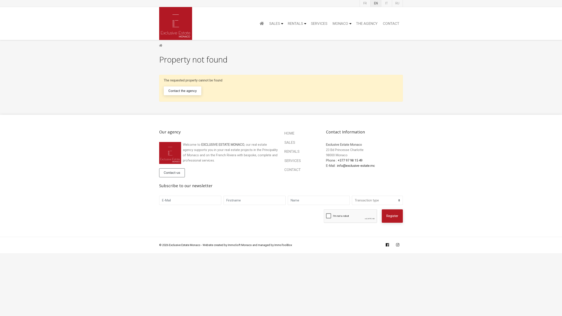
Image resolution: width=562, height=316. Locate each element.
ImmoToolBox (283, 245)
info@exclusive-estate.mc (356, 166)
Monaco (340, 23)
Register (392, 216)
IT (386, 3)
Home (289, 133)
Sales (274, 23)
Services (319, 23)
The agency (367, 23)
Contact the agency (182, 91)
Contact (391, 23)
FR (365, 3)
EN (376, 3)
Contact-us (172, 173)
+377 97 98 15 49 (350, 160)
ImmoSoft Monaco (240, 245)
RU (397, 3)
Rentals (295, 23)
